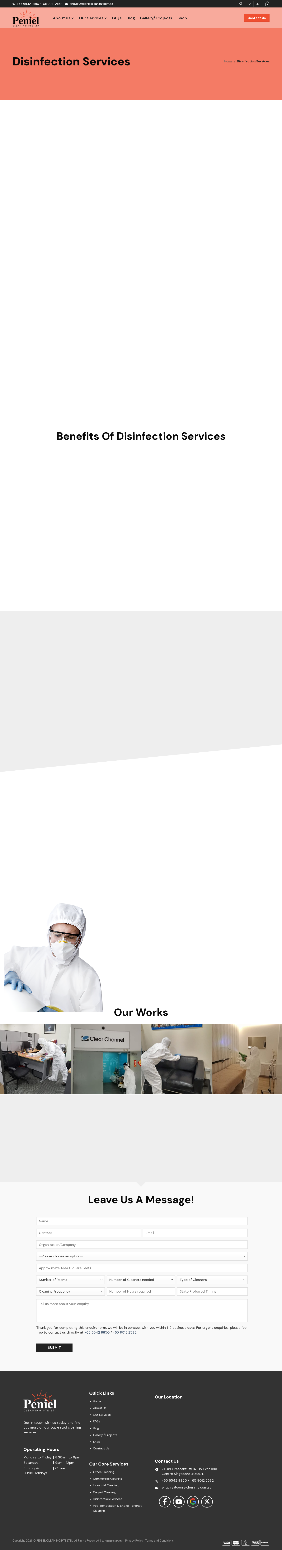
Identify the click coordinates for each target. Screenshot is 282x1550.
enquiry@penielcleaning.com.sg (91, 4)
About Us (62, 18)
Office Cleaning (103, 1472)
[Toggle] (121, 943)
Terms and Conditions (159, 1540)
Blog (131, 18)
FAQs (117, 18)
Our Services (91, 18)
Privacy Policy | (135, 1540)
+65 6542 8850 (28, 4)
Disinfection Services (107, 1499)
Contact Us (101, 1448)
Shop (182, 18)
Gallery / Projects (105, 1435)
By (112, 1540)
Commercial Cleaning (107, 1479)
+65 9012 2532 (51, 4)
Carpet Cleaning (104, 1492)
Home (228, 61)
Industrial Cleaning (106, 1485)
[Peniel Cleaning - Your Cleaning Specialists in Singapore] (29, 18)
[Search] (240, 3)
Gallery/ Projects (156, 18)
